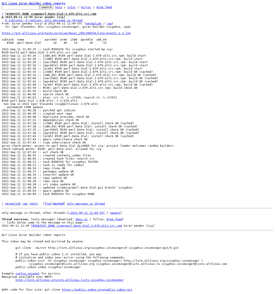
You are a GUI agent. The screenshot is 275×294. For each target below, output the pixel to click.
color (71, 7)
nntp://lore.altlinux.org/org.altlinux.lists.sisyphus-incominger (69, 280)
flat (48, 203)
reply (33, 203)
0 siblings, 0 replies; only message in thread (43, 20)
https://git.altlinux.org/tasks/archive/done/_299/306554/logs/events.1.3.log (66, 33)
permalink (93, 23)
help (58, 7)
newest (115, 212)
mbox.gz (82, 219)
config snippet (27, 273)
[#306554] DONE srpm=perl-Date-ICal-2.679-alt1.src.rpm (76, 225)
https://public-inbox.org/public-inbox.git (97, 289)
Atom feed (104, 7)
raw (109, 23)
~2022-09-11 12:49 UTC (87, 212)
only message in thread (86, 203)
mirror (86, 7)
